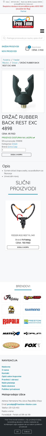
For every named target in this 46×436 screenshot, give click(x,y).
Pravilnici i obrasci (10, 379)
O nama (5, 370)
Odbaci (27, 432)
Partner (23, 11)
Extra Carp (12, 147)
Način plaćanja (8, 383)
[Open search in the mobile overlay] (23, 39)
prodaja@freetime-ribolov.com (21, 404)
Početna (6, 60)
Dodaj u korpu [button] (23, 247)
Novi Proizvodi (9, 51)
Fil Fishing (26, 240)
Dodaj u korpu (16, 155)
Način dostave (8, 386)
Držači (14, 63)
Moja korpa (36, 47)
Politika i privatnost (11, 389)
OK (17, 432)
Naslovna (6, 367)
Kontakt (5, 373)
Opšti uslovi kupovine (11, 376)
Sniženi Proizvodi (10, 46)
